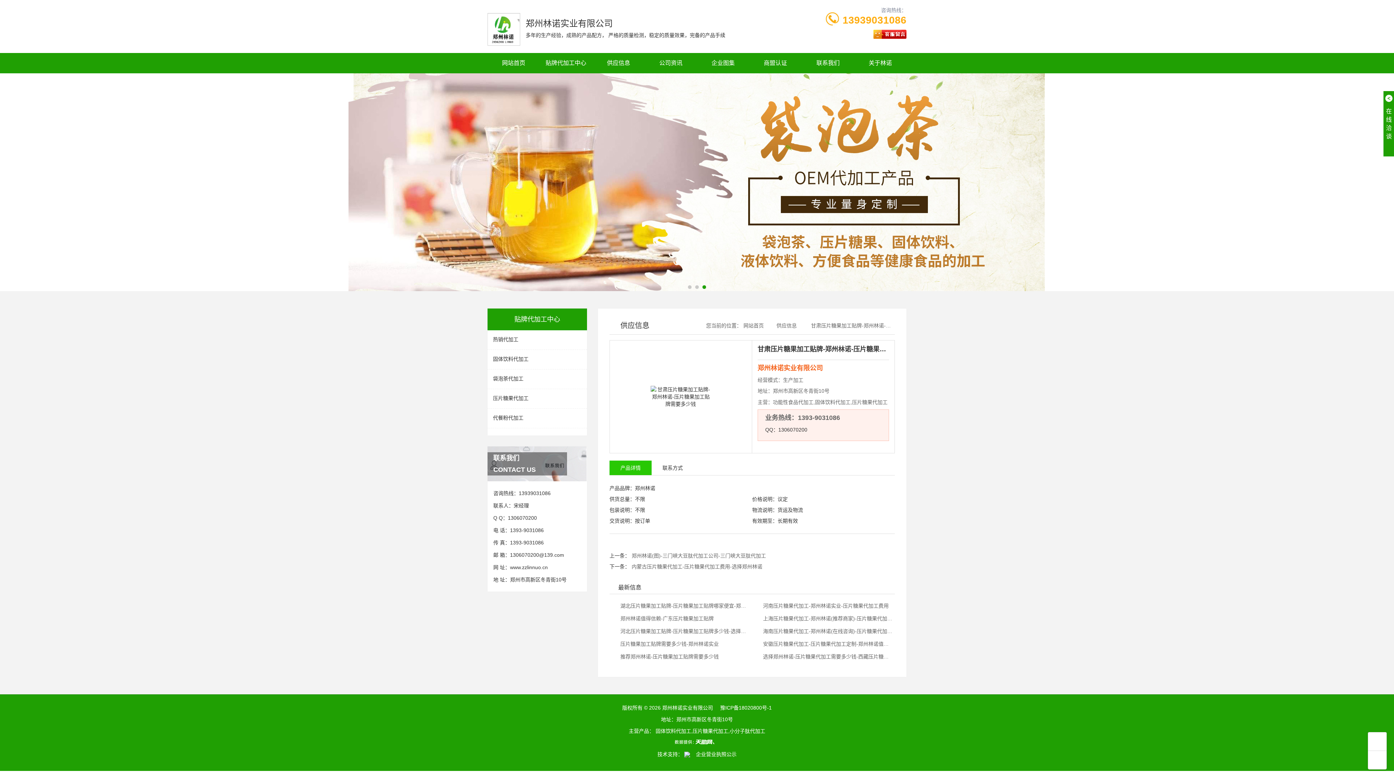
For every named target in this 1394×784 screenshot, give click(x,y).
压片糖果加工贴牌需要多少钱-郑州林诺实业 (669, 644)
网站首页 (513, 63)
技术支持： (670, 754)
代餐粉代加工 (508, 418)
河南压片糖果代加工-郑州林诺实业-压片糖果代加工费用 (825, 606)
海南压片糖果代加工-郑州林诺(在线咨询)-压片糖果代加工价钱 (827, 631)
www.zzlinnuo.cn (529, 567)
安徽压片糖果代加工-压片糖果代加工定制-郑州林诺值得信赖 (827, 644)
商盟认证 (775, 63)
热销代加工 (505, 339)
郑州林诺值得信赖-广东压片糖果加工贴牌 (666, 618)
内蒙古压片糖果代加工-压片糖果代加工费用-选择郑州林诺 (697, 566)
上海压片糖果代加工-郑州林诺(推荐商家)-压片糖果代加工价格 (827, 618)
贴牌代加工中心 (566, 63)
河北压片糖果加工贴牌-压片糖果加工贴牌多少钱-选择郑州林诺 (684, 631)
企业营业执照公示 (714, 754)
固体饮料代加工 (511, 359)
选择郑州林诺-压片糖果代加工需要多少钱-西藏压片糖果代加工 (827, 657)
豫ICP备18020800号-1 (746, 708)
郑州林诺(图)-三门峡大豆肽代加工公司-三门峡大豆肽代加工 (699, 556)
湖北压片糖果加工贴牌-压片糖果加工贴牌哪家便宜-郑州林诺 (684, 606)
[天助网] (697, 742)
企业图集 (723, 63)
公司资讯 (670, 63)
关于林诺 (880, 63)
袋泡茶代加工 (508, 378)
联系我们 (828, 63)
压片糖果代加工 (511, 398)
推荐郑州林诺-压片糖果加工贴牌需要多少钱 (669, 657)
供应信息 (618, 63)
